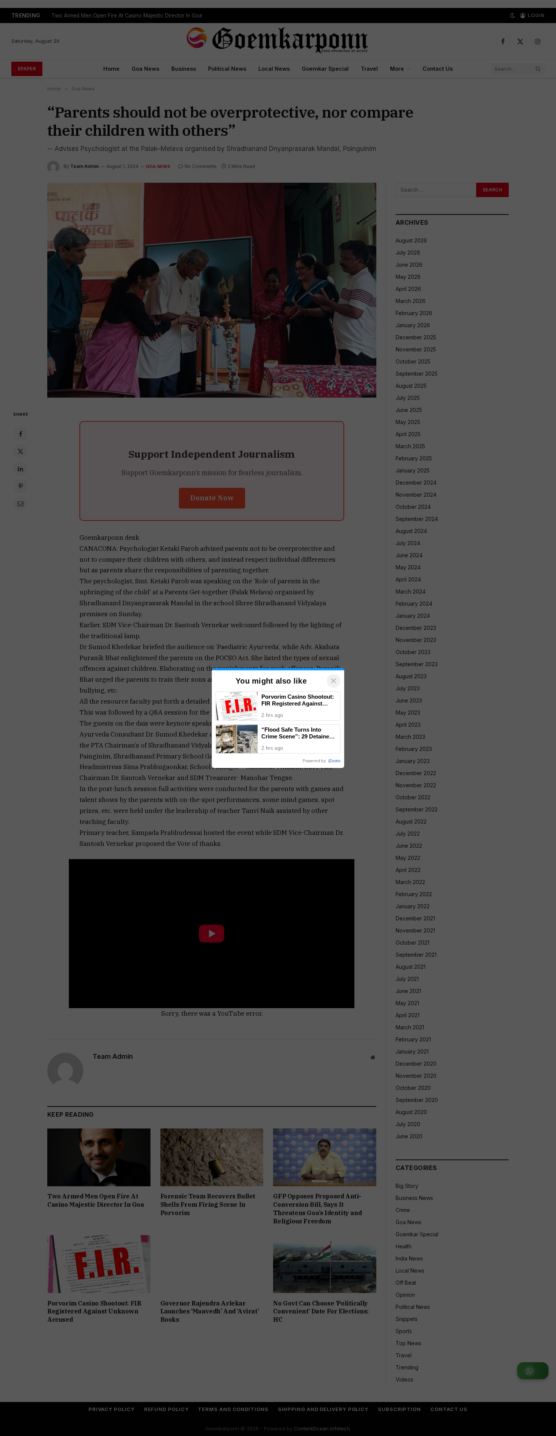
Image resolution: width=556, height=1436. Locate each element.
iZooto (334, 760)
